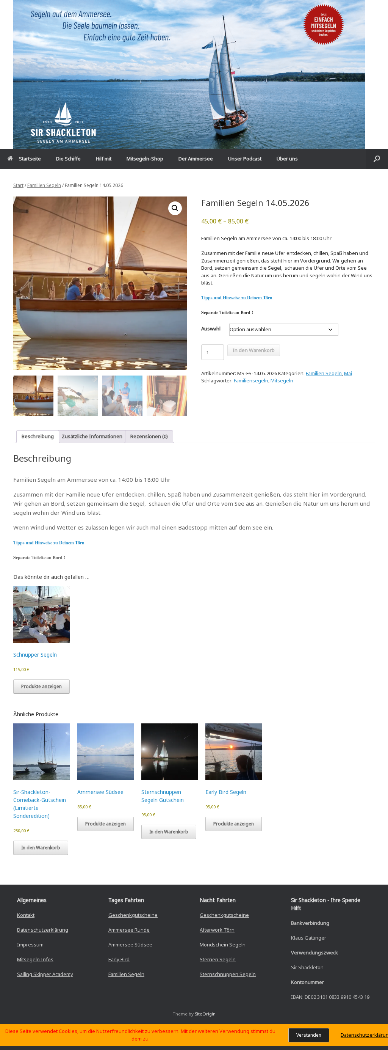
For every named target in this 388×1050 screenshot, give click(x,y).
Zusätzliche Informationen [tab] (92, 436)
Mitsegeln (282, 380)
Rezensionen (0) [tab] (149, 436)
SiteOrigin (205, 1014)
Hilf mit (103, 158)
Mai (348, 373)
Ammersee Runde (129, 929)
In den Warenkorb (254, 350)
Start (18, 185)
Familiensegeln (251, 380)
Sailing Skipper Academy (45, 974)
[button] (377, 159)
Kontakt (25, 915)
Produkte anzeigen (41, 686)
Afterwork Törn (217, 929)
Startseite (30, 158)
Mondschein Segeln (223, 944)
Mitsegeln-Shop (145, 158)
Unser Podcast (244, 158)
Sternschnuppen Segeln (228, 974)
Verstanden (308, 1035)
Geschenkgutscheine (133, 915)
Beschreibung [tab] (38, 436)
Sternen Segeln (218, 959)
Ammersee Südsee (130, 944)
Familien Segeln (44, 185)
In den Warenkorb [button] (40, 847)
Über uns (287, 158)
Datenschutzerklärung (42, 929)
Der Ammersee (195, 158)
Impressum (30, 944)
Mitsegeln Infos (35, 959)
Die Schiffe (68, 158)
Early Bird (119, 959)
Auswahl (211, 328)
